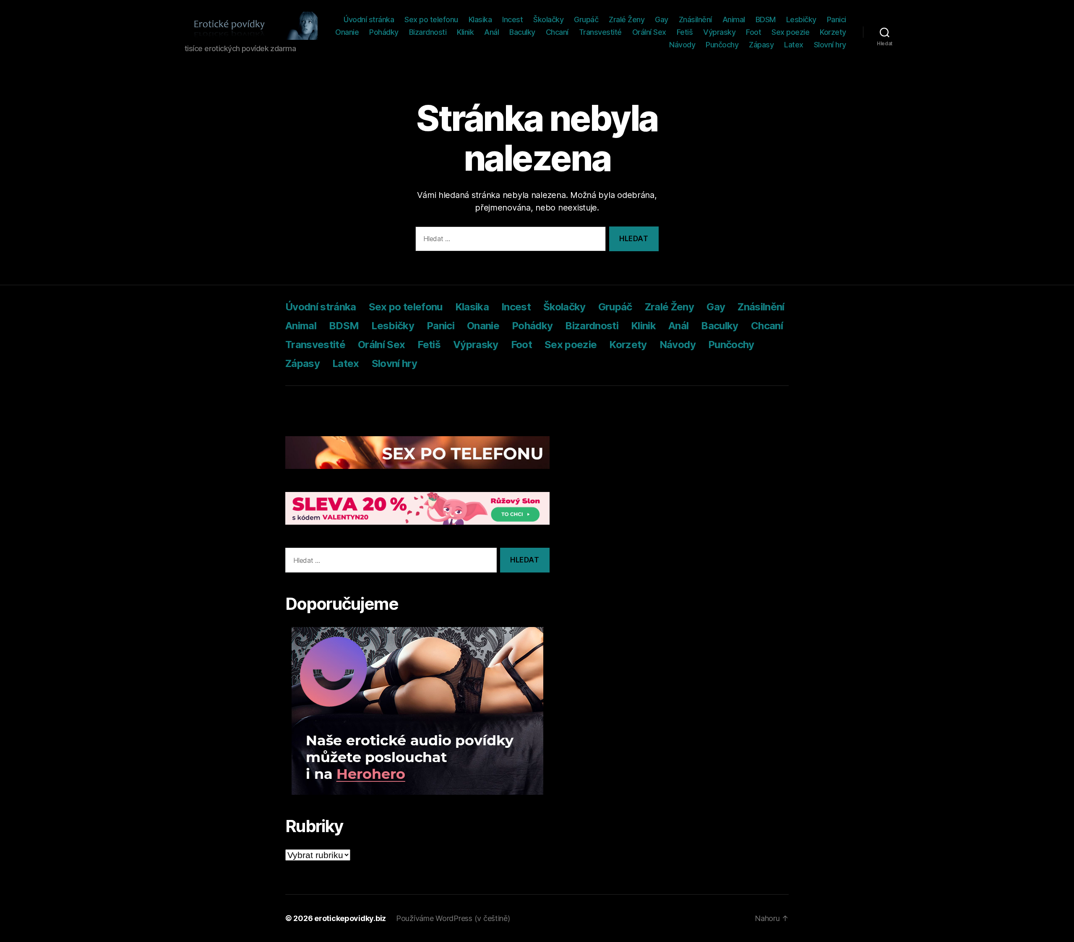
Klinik (465, 32)
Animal (733, 19)
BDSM (766, 19)
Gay (661, 19)
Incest (512, 19)
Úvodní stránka (369, 19)
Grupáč (586, 19)
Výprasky (719, 32)
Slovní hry (830, 44)
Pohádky (384, 32)
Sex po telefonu (431, 19)
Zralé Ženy (626, 19)
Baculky (522, 32)
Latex (793, 44)
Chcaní (557, 32)
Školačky (548, 19)
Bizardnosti (428, 32)
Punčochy (722, 44)
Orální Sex (649, 32)
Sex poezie (790, 32)
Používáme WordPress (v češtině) (453, 918)
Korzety (833, 32)
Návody (682, 44)
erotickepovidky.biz (350, 918)
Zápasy (761, 44)
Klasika (480, 19)
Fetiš (685, 32)
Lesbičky (801, 19)
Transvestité (600, 32)
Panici (836, 19)
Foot (753, 32)
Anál (491, 32)
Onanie (347, 32)
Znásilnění (695, 19)
